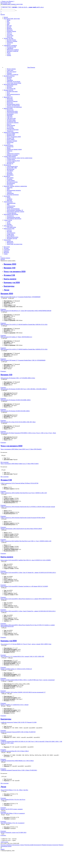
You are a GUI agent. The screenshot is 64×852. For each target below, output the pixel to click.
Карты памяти (10, 139)
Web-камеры (10, 177)
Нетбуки (9, 78)
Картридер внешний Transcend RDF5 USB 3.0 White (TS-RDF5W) (18, 732)
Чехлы (8, 52)
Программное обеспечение (14, 218)
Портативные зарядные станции (15, 211)
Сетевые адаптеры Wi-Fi (13, 160)
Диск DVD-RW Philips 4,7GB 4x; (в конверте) (13, 813)
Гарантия (6, 251)
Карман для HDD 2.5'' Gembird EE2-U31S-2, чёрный (14, 704)
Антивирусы (10, 215)
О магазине (7, 249)
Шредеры (9, 200)
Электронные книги (12, 166)
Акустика (9, 34)
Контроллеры (10, 128)
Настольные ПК (11, 88)
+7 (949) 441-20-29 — (24, 7)
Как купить (7, 246)
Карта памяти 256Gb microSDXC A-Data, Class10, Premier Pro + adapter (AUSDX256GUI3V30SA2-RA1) (28, 611)
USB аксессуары (11, 118)
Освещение (10, 42)
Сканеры (9, 191)
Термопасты (10, 131)
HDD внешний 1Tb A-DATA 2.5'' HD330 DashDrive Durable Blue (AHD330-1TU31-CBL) (24, 324)
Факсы (8, 197)
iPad (8, 21)
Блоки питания (11, 125)
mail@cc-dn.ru (38, 7)
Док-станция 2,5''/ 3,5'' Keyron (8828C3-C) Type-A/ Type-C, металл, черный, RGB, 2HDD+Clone (26, 644)
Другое (9, 44)
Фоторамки (10, 184)
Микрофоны (10, 174)
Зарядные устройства (12, 51)
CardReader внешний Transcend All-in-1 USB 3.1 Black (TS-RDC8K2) (19, 770)
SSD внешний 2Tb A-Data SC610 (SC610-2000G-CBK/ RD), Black (18, 422)
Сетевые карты (11, 159)
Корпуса (9, 124)
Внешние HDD (11, 134)
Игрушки (9, 231)
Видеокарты (10, 114)
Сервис (6, 253)
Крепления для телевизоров (14, 107)
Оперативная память (12, 112)
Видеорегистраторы (12, 182)
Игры (8, 93)
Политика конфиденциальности (33, 844)
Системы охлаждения (12, 129)
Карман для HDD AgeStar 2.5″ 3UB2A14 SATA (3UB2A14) (16, 669)
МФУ (8, 189)
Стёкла (9, 54)
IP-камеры (9, 179)
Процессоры (10, 109)
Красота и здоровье (12, 41)
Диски (8, 143)
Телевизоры (10, 100)
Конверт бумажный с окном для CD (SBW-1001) (13, 832)
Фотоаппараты (11, 183)
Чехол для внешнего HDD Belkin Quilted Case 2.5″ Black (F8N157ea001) (20, 463)
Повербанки (10, 207)
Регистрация (4, 2)
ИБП (8, 204)
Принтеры (9, 187)
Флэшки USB (10, 138)
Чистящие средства (12, 238)
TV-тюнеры (10, 126)
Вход (9, 2)
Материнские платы (12, 111)
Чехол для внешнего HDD (14, 136)
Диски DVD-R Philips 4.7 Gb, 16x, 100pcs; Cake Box (14, 790)
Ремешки (9, 73)
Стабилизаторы (11, 206)
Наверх (3, 849)
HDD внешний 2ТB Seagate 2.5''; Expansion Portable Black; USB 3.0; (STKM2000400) (23, 360)
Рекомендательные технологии (50, 844)
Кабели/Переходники (12, 237)
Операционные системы (13, 217)
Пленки (9, 55)
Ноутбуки (9, 77)
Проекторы (10, 102)
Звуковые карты (11, 119)
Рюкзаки (9, 224)
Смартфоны (10, 48)
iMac (8, 24)
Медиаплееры (10, 169)
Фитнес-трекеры (11, 68)
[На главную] (12, 4)
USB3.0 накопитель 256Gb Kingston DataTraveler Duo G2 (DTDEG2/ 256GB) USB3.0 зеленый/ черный (28, 506)
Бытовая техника (11, 39)
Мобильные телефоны (13, 49)
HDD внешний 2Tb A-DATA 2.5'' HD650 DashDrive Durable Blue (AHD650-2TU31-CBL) (24, 349)
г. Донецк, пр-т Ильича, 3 (7, 1)
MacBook (9, 28)
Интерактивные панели (13, 104)
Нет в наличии (5, 462)
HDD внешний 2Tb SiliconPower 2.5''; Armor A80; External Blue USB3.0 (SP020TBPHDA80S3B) (26, 310)
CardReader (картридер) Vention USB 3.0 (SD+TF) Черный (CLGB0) (19, 722)
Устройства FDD (11, 121)
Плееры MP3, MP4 (12, 167)
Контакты (6, 252)
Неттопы (9, 87)
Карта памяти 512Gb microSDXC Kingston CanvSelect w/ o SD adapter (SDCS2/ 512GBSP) (24, 586)
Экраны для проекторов (13, 105)
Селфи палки (10, 234)
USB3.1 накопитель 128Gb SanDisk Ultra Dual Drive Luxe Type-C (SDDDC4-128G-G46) (24, 492)
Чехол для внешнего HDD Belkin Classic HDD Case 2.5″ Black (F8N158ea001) (21, 449)
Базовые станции (11, 31)
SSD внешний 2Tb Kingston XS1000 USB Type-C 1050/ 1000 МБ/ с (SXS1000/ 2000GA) (24, 389)
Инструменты (10, 235)
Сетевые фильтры (11, 213)
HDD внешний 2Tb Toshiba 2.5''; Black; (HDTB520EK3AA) (16, 337)
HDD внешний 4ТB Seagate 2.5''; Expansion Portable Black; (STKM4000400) (20, 297)
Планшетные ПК (11, 47)
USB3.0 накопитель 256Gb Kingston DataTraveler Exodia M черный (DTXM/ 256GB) (23, 517)
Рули (8, 152)
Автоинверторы (11, 203)
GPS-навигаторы (11, 227)
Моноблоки (10, 85)
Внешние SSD (11, 135)
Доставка (6, 248)
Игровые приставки (12, 91)
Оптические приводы (12, 122)
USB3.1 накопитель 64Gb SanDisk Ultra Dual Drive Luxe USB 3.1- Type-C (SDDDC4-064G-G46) (26, 541)
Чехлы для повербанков (13, 208)
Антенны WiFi (11, 162)
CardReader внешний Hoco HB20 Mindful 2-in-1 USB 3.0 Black (17, 760)
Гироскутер (10, 241)
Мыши (8, 148)
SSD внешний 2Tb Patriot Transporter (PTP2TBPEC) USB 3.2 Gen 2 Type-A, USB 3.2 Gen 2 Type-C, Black (28, 433)
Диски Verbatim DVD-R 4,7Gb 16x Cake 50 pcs (13, 799)
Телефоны (9, 199)
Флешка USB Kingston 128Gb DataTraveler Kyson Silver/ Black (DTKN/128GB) (21, 528)
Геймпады (9, 150)
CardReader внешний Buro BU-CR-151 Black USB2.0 (15, 751)
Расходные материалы (13, 194)
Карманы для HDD (12, 141)
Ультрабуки (10, 80)
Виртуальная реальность (13, 94)
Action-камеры (11, 180)
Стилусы (9, 230)
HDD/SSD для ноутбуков (13, 81)
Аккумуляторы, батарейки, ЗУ (15, 210)
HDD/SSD (9, 115)
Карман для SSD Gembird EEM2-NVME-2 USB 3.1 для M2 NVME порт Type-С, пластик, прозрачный (28, 680)
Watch (8, 22)
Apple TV (9, 32)
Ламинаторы (10, 193)
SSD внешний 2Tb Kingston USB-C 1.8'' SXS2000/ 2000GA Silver (18, 378)
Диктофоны (10, 170)
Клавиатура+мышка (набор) (14, 149)
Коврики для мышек (12, 155)
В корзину (3, 309)
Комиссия (9, 37)
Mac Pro (9, 27)
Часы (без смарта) (11, 71)
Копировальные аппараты (14, 190)
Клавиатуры (10, 146)
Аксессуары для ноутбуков (14, 83)
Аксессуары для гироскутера (14, 244)
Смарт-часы (10, 70)
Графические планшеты (13, 153)
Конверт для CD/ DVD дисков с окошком (12, 809)
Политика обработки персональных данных (12, 844)
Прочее (9, 95)
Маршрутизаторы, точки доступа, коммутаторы (19, 158)
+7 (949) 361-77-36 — (9, 7)
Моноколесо (10, 242)
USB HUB (9, 117)
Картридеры (10, 142)
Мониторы (10, 30)
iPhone (8, 20)
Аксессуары (10, 35)
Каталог (3, 14)
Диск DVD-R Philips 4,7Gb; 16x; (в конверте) (12, 823)
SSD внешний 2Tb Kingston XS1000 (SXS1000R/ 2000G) (16, 400)
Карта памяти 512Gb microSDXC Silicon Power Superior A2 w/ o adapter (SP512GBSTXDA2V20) (26, 598)
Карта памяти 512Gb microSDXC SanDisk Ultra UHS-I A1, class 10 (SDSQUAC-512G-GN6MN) (26, 560)
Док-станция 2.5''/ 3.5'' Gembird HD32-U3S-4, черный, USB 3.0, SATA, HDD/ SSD (22, 656)
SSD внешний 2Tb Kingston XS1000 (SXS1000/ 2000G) (15, 411)
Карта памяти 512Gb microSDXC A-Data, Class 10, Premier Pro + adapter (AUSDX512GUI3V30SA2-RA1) (28, 572)
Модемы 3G (10, 163)
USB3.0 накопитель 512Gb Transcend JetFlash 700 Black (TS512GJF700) (19, 483)
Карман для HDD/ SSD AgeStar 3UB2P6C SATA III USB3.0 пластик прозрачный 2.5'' (23, 692)
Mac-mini (9, 25)
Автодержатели (11, 232)
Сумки (8, 221)
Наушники (10, 173)
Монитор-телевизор (12, 101)
